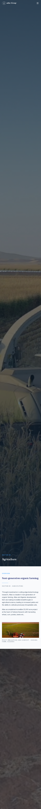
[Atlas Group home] (9, 3)
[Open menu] (37, 3)
